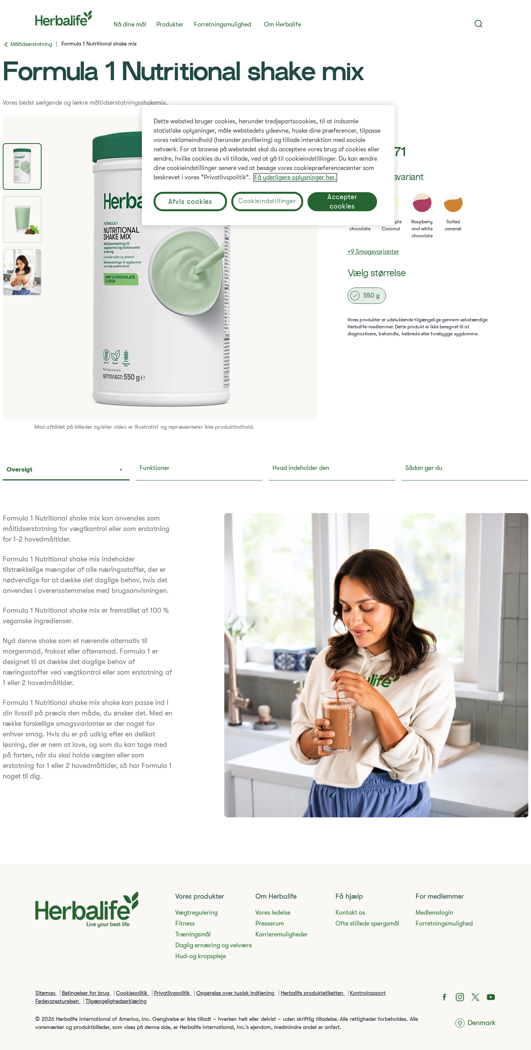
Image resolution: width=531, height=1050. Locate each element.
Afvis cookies (190, 201)
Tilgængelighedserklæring (116, 1001)
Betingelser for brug (86, 993)
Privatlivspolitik (172, 993)
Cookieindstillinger (267, 201)
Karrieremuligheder (281, 934)
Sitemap (46, 993)
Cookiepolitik (132, 993)
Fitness (185, 923)
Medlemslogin (434, 912)
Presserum (269, 923)
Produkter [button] (169, 24)
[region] (268, 165)
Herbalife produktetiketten (313, 993)
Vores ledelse (272, 912)
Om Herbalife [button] (282, 24)
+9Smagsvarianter (373, 251)
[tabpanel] (160, 267)
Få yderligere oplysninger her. (295, 177)
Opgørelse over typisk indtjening (236, 993)
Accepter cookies (342, 201)
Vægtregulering (196, 912)
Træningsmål (193, 934)
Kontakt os (350, 912)
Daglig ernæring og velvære (213, 945)
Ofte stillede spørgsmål (367, 923)
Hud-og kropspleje (200, 956)
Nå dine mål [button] (130, 24)
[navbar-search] (479, 24)
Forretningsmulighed (222, 24)
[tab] (22, 166)
